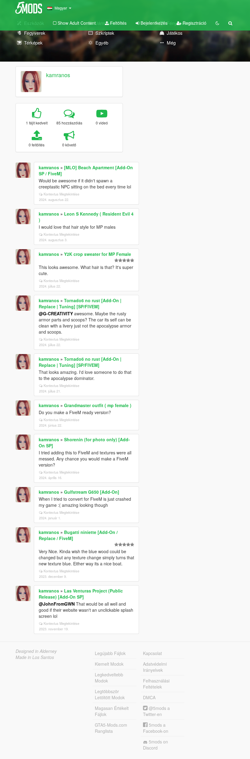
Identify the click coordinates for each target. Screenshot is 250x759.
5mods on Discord (155, 745)
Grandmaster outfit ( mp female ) (97, 405)
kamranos (58, 75)
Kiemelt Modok (109, 664)
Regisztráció (193, 23)
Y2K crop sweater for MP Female (97, 254)
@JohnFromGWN (57, 604)
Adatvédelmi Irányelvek (155, 667)
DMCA (149, 697)
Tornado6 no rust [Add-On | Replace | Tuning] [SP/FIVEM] (80, 303)
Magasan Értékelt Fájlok (112, 711)
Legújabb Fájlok (110, 653)
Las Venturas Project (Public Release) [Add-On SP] (81, 594)
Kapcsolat (152, 653)
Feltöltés (118, 23)
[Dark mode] (217, 22)
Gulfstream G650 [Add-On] (91, 492)
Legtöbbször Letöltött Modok (110, 694)
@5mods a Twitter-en (156, 711)
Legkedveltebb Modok (109, 677)
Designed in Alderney (36, 651)
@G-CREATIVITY (56, 313)
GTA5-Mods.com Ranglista (111, 728)
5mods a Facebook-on (155, 728)
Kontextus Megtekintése (61, 194)
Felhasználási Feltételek (156, 684)
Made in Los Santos (35, 657)
